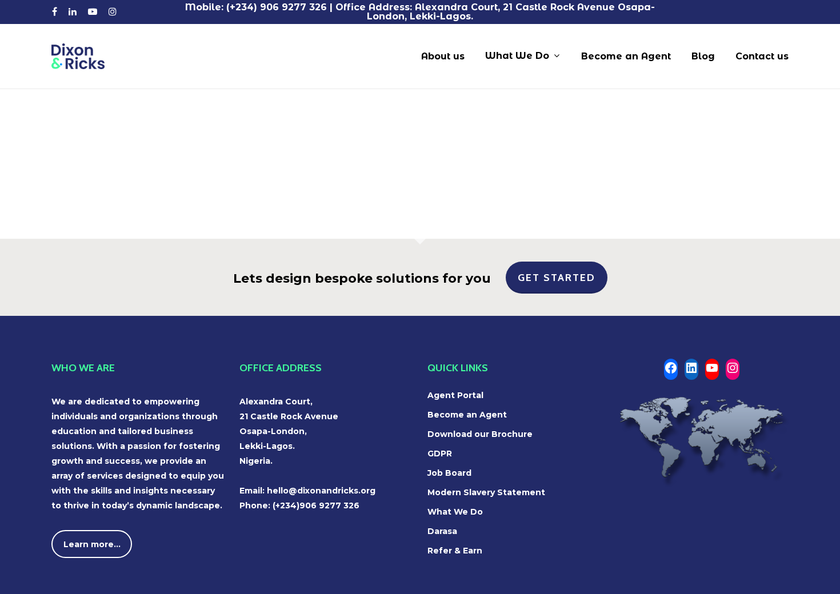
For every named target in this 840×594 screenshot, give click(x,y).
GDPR (439, 453)
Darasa (442, 531)
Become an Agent (467, 415)
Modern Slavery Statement (486, 492)
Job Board (449, 473)
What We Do (455, 512)
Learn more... (92, 544)
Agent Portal (455, 395)
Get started (556, 277)
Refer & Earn (454, 550)
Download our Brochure (480, 434)
